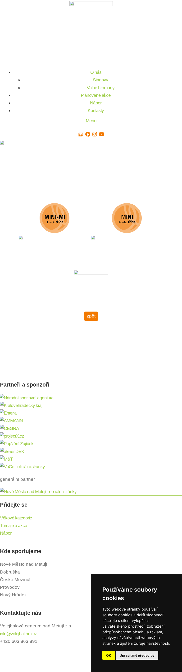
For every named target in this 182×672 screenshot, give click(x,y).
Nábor (5, 533)
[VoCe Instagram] (94, 134)
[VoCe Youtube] (101, 134)
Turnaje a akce (13, 525)
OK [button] (108, 655)
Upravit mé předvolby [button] (137, 655)
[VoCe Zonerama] (80, 134)
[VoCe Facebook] (87, 134)
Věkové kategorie (16, 517)
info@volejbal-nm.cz (18, 633)
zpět (91, 315)
